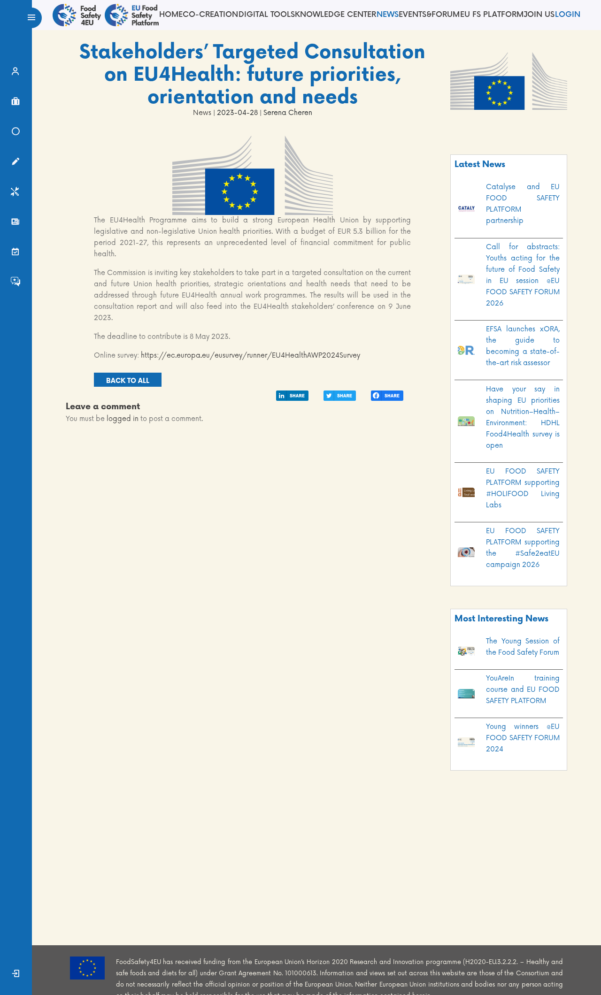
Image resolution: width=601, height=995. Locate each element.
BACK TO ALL (127, 381)
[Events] (15, 254)
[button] (15, 976)
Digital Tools (267, 14)
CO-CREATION (210, 14)
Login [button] (567, 14)
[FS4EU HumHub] (15, 284)
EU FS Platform (492, 14)
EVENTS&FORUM (429, 14)
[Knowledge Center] (15, 134)
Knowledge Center (335, 14)
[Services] (15, 194)
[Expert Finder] (15, 74)
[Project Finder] (15, 104)
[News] (15, 224)
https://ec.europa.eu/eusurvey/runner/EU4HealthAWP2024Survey (250, 356)
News (388, 14)
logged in (123, 419)
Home (171, 14)
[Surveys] (15, 164)
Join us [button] (539, 14)
